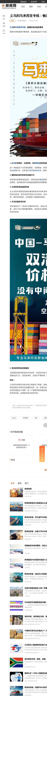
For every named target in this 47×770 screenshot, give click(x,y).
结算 (39, 170)
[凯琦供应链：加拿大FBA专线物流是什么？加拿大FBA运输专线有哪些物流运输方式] (16, 535)
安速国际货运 (28, 610)
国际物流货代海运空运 (31, 510)
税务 (36, 170)
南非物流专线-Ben (30, 666)
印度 (15, 163)
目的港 (14, 170)
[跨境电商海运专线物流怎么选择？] (16, 506)
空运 (24, 194)
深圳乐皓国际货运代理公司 (32, 624)
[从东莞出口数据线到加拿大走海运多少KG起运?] (16, 648)
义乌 (11, 27)
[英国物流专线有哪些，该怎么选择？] (16, 549)
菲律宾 (36, 163)
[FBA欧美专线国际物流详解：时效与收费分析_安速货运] (16, 606)
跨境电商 (25, 418)
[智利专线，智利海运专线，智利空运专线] (16, 620)
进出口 (14, 418)
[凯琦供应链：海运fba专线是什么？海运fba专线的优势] (16, 577)
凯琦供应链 (28, 525)
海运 (36, 418)
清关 (31, 170)
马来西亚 (18, 27)
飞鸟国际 (27, 553)
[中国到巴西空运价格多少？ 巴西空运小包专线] (16, 634)
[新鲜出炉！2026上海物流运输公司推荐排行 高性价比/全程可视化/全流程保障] (16, 677)
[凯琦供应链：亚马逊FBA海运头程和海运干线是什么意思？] (16, 521)
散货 (41, 180)
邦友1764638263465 (31, 681)
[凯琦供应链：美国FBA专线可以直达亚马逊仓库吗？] (16, 691)
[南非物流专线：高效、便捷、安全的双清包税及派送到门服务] (16, 662)
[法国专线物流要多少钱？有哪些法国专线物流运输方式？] (16, 591)
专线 (24, 27)
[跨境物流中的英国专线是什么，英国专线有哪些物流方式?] (16, 563)
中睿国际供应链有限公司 (32, 652)
